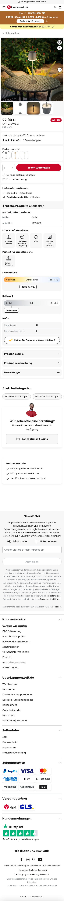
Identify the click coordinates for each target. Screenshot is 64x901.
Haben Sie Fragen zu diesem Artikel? (34, 340)
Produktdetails (14, 354)
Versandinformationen (15, 652)
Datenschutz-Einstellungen (16, 865)
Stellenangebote (23, 700)
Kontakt (7, 657)
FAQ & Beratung (11, 631)
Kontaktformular (52, 596)
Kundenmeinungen (17, 818)
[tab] (32, 643)
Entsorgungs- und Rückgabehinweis (32, 874)
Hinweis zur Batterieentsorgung (33, 870)
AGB (4, 737)
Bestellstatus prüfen (14, 636)
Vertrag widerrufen (14, 626)
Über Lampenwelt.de (18, 677)
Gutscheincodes (11, 710)
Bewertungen (12, 372)
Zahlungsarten (10, 647)
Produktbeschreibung (18, 363)
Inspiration (8, 720)
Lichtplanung (9, 705)
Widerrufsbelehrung (14, 752)
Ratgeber (22, 720)
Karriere (7, 700)
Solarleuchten (13, 33)
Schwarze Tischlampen (47, 396)
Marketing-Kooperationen (17, 694)
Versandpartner (14, 798)
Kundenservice (13, 619)
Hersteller (57, 607)
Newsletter (8, 689)
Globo (35, 217)
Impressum (9, 747)
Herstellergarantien (13, 662)
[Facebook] (23, 859)
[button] (7, 108)
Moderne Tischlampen (16, 396)
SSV (30, 21)
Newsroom (8, 715)
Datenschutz (9, 742)
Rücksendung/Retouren (16, 641)
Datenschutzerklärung (50, 599)
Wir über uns (9, 684)
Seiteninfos (11, 730)
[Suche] (55, 7)
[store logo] (19, 7)
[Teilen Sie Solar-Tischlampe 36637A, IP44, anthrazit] (59, 48)
